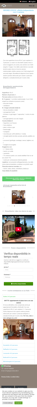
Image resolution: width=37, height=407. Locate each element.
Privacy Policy (5, 377)
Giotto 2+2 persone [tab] (9, 296)
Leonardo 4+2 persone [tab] (10, 353)
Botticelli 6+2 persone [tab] (10, 357)
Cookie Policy (15, 377)
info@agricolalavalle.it (12, 371)
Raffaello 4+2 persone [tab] (10, 349)
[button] (18, 178)
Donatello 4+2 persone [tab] (10, 345)
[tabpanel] (18, 321)
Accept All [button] (18, 403)
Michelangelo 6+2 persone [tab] (11, 361)
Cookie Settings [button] (7, 403)
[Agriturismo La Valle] (6, 5)
